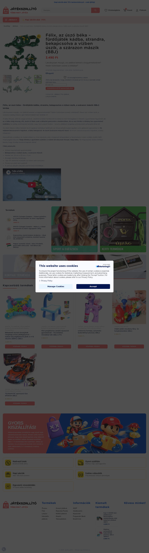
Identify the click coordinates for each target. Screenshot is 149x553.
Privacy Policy (46, 281)
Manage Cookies (55, 286)
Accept (93, 286)
